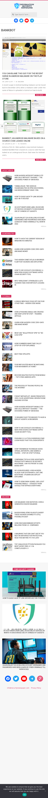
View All (43, 226)
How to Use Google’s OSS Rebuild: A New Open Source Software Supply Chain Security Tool (29, 272)
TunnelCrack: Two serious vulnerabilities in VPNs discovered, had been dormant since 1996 (29, 188)
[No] (45, 791)
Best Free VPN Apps (22, 354)
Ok (25, 795)
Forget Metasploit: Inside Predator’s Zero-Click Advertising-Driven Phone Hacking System (30, 398)
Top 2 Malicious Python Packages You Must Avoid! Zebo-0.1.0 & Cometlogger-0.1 (30, 546)
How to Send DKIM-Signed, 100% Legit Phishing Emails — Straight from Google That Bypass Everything (29, 484)
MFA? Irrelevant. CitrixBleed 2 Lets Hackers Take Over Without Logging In (29, 283)
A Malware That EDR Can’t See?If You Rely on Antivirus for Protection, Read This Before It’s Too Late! (29, 536)
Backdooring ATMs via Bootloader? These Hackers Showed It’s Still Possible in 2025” (29, 515)
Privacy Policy (36, 688)
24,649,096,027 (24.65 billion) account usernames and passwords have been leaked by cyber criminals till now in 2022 (24, 667)
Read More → (40, 95)
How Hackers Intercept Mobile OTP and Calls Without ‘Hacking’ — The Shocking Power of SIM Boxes (29, 178)
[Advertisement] (24, 718)
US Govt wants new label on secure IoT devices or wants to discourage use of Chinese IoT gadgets (29, 209)
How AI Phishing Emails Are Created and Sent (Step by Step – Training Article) (29, 314)
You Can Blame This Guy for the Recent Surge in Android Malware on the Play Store (22, 76)
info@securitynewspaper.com (18, 688)
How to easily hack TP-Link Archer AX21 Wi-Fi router (24, 598)
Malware (21, 81)
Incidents (23, 144)
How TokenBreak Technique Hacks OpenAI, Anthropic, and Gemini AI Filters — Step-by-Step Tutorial (29, 451)
